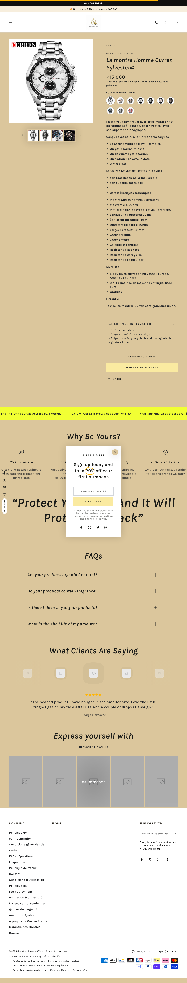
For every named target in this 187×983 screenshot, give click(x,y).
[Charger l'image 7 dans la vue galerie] (69, 135)
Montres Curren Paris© (119, 53)
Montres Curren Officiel (31, 951)
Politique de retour (22, 868)
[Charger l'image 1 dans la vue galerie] (33, 135)
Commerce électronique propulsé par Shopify (34, 956)
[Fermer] (115, 452)
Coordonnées (80, 970)
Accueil (110, 46)
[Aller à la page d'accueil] (93, 22)
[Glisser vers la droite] (80, 135)
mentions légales (21, 915)
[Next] (167, 673)
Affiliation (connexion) (26, 897)
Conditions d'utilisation (26, 879)
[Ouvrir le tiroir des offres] (166, 22)
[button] (157, 22)
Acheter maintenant (142, 367)
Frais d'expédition (134, 81)
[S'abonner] (176, 833)
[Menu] (11, 22)
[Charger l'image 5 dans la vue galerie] (57, 135)
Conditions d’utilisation (26, 965)
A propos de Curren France (28, 921)
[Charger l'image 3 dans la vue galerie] (45, 135)
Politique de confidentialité (63, 961)
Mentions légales (59, 970)
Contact (14, 874)
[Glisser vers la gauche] (23, 135)
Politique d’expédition (56, 965)
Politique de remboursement (29, 961)
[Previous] (19, 673)
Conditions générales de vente (30, 970)
